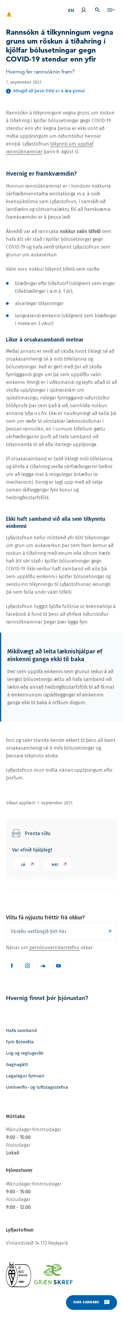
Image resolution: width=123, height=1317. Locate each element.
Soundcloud (43, 965)
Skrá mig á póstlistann (109, 931)
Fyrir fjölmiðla (20, 1042)
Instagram (27, 965)
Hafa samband (21, 1030)
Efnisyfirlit (111, 10)
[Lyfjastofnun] (26, 11)
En (71, 10)
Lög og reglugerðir (25, 1053)
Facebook (11, 965)
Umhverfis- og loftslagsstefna (37, 1087)
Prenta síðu (37, 833)
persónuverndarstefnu (54, 947)
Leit (97, 10)
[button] (26, 864)
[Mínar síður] (84, 10)
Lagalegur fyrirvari (25, 1076)
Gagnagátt (17, 1064)
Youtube (58, 965)
